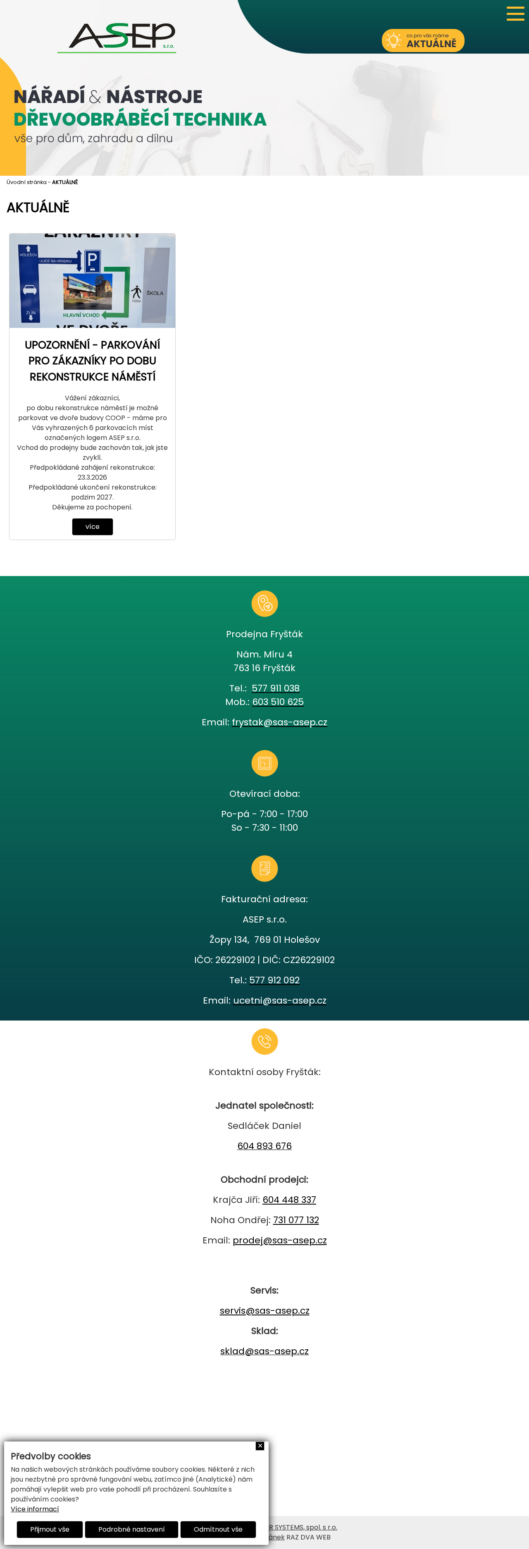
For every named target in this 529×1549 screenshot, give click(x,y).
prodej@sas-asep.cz (280, 1240)
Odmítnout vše (218, 1529)
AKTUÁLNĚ (65, 182)
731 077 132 (296, 1220)
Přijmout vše (49, 1529)
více (93, 526)
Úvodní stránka (27, 182)
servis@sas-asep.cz (265, 1310)
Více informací (35, 1509)
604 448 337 (289, 1199)
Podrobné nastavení (131, 1529)
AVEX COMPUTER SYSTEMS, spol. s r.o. (277, 1527)
